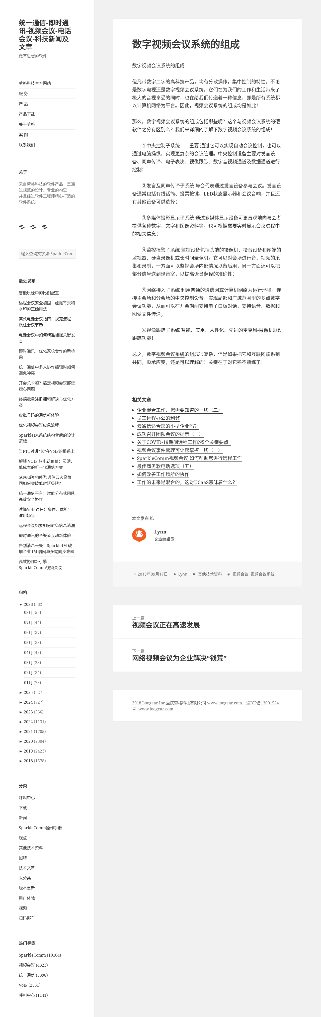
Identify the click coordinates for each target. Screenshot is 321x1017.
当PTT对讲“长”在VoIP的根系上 (47, 451)
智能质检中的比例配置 (39, 293)
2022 (28, 721)
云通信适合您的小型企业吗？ (168, 426)
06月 (28, 632)
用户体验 (27, 898)
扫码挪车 (27, 918)
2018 (28, 761)
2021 (28, 731)
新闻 (23, 817)
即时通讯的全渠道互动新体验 (45, 535)
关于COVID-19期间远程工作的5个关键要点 (184, 442)
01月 (28, 682)
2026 (28, 604)
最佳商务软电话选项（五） (165, 466)
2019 (28, 751)
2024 (28, 702)
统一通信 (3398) (33, 975)
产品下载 (27, 114)
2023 (28, 712)
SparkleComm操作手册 (40, 827)
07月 (28, 622)
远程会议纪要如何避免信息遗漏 (47, 525)
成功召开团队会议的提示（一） (170, 434)
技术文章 (27, 868)
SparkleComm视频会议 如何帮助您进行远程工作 (189, 458)
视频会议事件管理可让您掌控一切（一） (180, 450)
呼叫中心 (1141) (33, 995)
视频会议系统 (156, 65)
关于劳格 (27, 124)
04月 (28, 652)
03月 (28, 662)
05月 (28, 642)
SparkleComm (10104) (40, 955)
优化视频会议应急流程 (39, 425)
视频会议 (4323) (33, 965)
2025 (28, 692)
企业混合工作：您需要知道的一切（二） (180, 410)
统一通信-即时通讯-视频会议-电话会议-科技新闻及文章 (45, 34)
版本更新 (27, 888)
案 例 (23, 134)
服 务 (23, 93)
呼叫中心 (27, 797)
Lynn (182, 574)
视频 (23, 908)
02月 (28, 672)
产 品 (23, 104)
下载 (23, 807)
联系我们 (27, 145)
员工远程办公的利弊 (158, 418)
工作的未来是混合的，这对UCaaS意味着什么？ (187, 482)
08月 (28, 612)
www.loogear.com (155, 709)
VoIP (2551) (30, 985)
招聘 (23, 858)
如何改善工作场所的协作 (163, 474)
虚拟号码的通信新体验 (39, 415)
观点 (23, 838)
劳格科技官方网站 (35, 83)
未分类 (25, 878)
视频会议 (240, 574)
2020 (28, 741)
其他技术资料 (31, 848)
